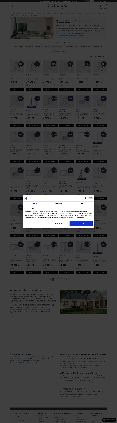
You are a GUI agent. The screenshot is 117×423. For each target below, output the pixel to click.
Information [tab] (58, 203)
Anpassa (57, 223)
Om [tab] (82, 203)
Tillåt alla (81, 223)
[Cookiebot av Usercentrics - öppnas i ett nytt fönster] (86, 198)
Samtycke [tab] (34, 203)
